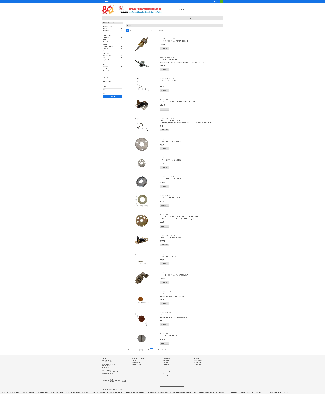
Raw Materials (106, 62)
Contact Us (127, 18)
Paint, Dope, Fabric (107, 55)
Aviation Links (159, 18)
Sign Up (217, 1)
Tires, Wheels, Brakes (108, 69)
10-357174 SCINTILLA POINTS (170, 237)
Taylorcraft (105, 66)
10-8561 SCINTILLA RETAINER (170, 141)
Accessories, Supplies (108, 26)
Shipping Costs (197, 362)
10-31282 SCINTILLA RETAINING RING (173, 120)
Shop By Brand (192, 18)
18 (169, 349)
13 (151, 349)
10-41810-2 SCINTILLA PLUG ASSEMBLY (174, 275)
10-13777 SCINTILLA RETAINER (171, 198)
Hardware (105, 44)
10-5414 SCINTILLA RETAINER (170, 179)
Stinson (104, 64)
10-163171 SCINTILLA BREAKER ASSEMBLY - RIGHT (178, 102)
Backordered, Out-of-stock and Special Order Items (172, 386)
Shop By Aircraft (107, 18)
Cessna (104, 33)
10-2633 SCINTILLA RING (168, 81)
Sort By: (153, 30)
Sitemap (120, 389)
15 (158, 349)
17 (165, 349)
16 (162, 349)
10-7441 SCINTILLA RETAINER (170, 160)
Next (220, 349)
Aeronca (105, 28)
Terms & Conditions (198, 360)
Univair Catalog (181, 18)
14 (155, 349)
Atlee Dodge (106, 30)
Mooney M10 (106, 53)
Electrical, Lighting (107, 35)
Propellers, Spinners (107, 60)
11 (144, 349)
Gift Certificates (107, 42)
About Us (117, 18)
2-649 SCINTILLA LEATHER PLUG (171, 294)
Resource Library (148, 18)
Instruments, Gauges (108, 46)
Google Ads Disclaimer (199, 368)
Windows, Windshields (108, 71)
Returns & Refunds (136, 364)
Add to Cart (164, 48)
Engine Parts (106, 37)
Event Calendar (170, 18)
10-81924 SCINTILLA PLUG (169, 336)
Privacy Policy (197, 364)
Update (112, 96)
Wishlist (134, 360)
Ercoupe (105, 39)
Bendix (132, 22)
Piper (104, 57)
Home (127, 22)
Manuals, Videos (107, 51)
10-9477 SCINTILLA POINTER (170, 256)
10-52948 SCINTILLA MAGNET (170, 60)
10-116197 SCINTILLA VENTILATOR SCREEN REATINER (179, 217)
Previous (130, 349)
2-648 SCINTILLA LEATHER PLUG (171, 315)
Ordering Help (136, 18)
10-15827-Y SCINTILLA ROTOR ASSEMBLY (174, 41)
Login (211, 1)
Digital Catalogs (198, 366)
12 (148, 349)
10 (141, 349)
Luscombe (105, 48)
